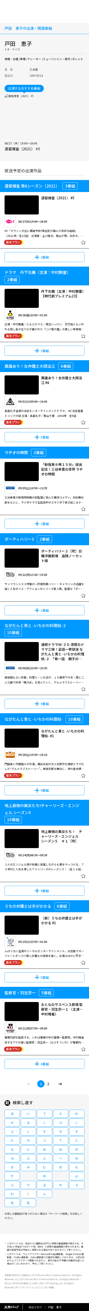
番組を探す (35, 1307)
